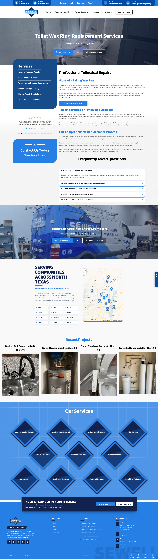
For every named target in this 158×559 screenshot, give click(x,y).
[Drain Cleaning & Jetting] (34, 88)
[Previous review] (15, 123)
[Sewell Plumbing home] (27, 521)
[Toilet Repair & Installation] (34, 99)
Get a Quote (125, 504)
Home (54, 523)
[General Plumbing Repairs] (34, 72)
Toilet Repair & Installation (89, 539)
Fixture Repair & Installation (90, 536)
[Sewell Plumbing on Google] (14, 542)
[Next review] (54, 123)
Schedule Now (156, 279)
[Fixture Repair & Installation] (34, 94)
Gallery (55, 529)
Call (138, 557)
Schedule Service (95, 52)
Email (152, 557)
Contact (131, 557)
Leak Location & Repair (88, 526)
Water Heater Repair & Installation (92, 529)
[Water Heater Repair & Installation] (34, 83)
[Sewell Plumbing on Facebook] (9, 542)
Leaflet (110, 320)
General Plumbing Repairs (89, 523)
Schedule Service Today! (74, 103)
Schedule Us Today (95, 240)
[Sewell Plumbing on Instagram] (18, 542)
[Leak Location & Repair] (34, 77)
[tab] (18, 133)
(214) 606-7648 (64, 52)
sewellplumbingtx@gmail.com (128, 541)
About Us (55, 526)
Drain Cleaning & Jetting (89, 533)
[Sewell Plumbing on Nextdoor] (27, 542)
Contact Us (56, 533)
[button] (70, 12)
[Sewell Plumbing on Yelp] (23, 542)
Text (145, 557)
